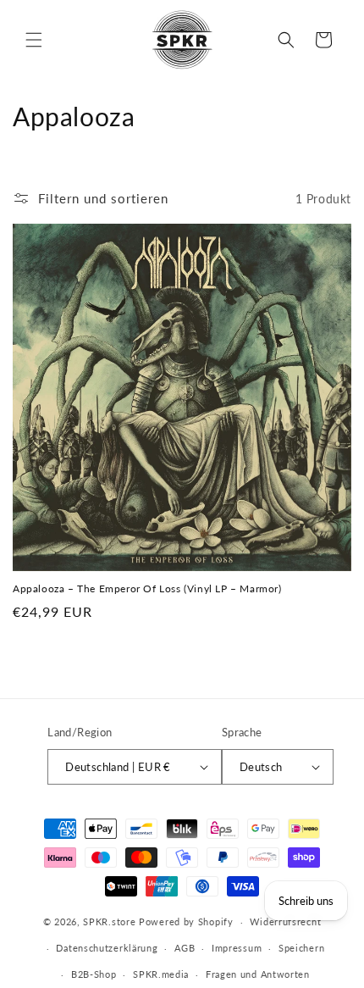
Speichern (301, 947)
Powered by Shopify (186, 921)
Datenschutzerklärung (106, 947)
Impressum (237, 947)
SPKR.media (161, 974)
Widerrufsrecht (285, 921)
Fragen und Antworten (258, 974)
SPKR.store (109, 921)
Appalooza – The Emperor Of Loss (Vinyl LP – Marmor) (147, 588)
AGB (184, 947)
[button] (33, 39)
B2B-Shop (94, 974)
